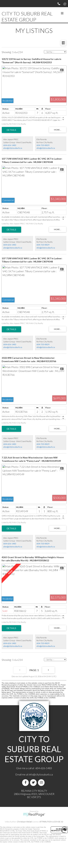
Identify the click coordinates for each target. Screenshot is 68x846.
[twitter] (34, 782)
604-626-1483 (9, 145)
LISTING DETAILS (11, 130)
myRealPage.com (34, 814)
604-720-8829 (42, 145)
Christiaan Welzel (24, 821)
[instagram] (42, 782)
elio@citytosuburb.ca (45, 148)
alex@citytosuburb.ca (12, 148)
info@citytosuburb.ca (41, 774)
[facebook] (26, 782)
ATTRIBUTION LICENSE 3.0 (51, 821)
